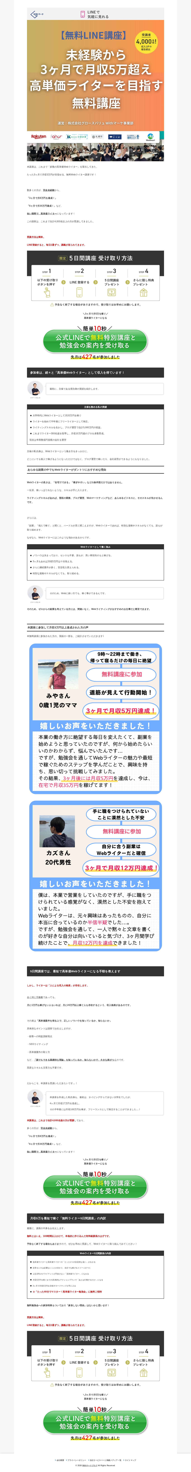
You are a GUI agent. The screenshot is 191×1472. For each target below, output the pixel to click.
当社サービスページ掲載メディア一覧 (106, 1460)
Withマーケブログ (89, 1465)
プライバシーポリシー (77, 1460)
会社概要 (60, 1460)
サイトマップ (130, 1460)
